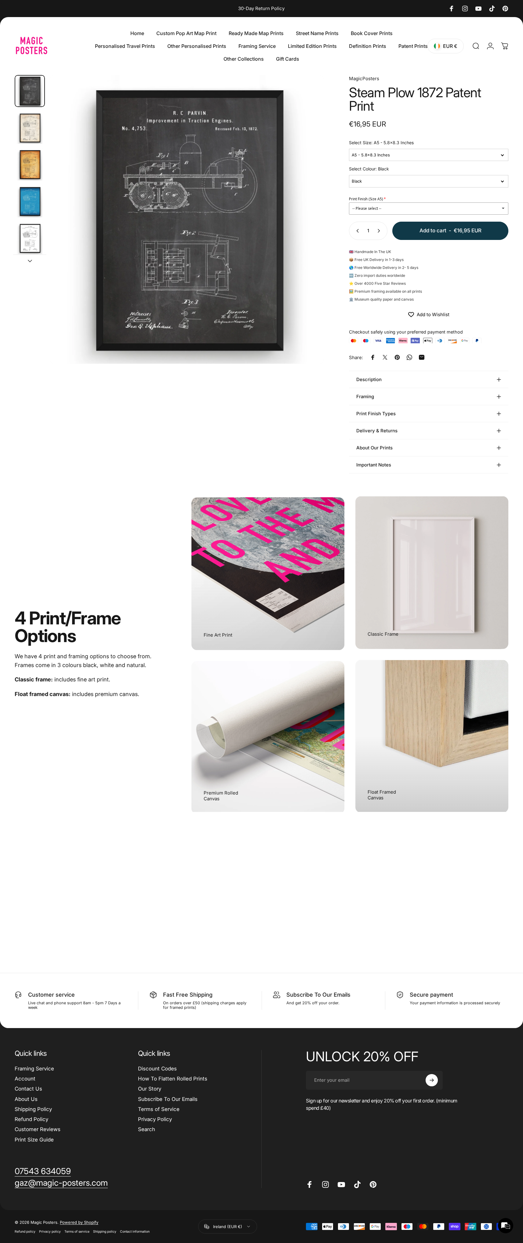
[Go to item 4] (30, 201)
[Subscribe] (432, 1080)
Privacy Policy (155, 1119)
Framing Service (34, 1069)
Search (146, 1129)
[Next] (308, 232)
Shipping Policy (33, 1109)
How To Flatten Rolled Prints (172, 1079)
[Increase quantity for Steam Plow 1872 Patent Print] (380, 231)
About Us (26, 1099)
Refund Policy (31, 1119)
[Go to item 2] (30, 128)
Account (25, 1079)
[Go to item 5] (30, 238)
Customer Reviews (37, 1129)
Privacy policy (50, 1232)
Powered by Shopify (79, 1222)
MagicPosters (364, 78)
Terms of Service (159, 1109)
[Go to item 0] (30, 91)
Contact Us (28, 1089)
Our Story (149, 1089)
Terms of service (76, 1232)
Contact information (135, 1232)
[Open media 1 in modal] (187, 219)
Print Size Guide (34, 1140)
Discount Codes (157, 1069)
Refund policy (25, 1232)
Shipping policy (104, 1232)
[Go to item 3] (30, 164)
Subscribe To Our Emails (168, 1099)
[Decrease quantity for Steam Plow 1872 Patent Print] (356, 231)
